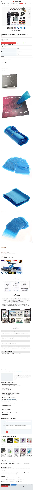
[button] (1, 1)
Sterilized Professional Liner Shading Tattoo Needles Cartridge (23, 455)
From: (4, 421)
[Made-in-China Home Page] (16, 1)
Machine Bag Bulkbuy (19, 481)
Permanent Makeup (26, 463)
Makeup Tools (3, 472)
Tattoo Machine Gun (11, 481)
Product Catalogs (12, 461)
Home (1, 5)
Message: (4, 425)
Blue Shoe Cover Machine (4, 481)
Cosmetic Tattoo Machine (20, 479)
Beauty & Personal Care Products (14, 5)
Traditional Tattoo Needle (12, 463)
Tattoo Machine (18, 463)
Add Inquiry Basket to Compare (16, 30)
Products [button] (8, 3)
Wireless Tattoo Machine (12, 479)
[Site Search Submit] (21, 3)
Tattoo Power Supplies (3, 464)
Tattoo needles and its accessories (11, 399)
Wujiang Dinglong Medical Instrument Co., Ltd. (8, 35)
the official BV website (19, 371)
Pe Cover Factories (15, 477)
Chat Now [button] (25, 42)
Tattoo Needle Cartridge (4, 463)
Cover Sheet (10, 477)
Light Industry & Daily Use (6, 5)
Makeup (8, 472)
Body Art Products (22, 5)
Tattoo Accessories (26, 464)
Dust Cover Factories (22, 477)
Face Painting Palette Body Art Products (23, 472)
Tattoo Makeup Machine (4, 479)
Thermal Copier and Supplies (12, 464)
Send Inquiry (8, 42)
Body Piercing (18, 464)
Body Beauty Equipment (13, 472)
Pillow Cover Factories (4, 477)
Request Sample (14, 44)
